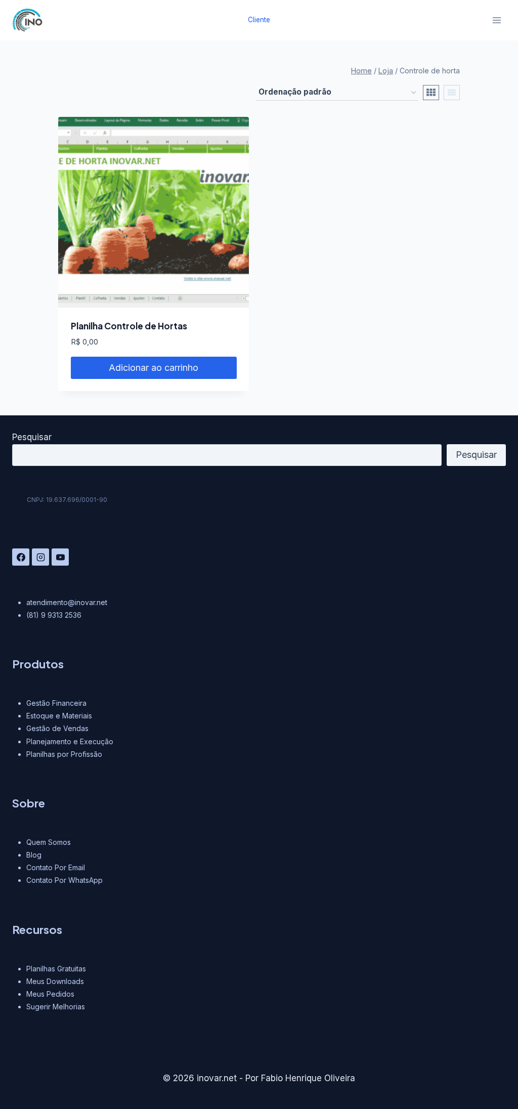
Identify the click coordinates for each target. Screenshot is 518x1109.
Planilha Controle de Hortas (129, 325)
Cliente (259, 20)
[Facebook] (20, 557)
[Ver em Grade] (431, 92)
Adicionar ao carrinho (153, 367)
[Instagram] (40, 557)
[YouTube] (60, 557)
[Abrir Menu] (496, 20)
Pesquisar (32, 437)
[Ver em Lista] (452, 92)
